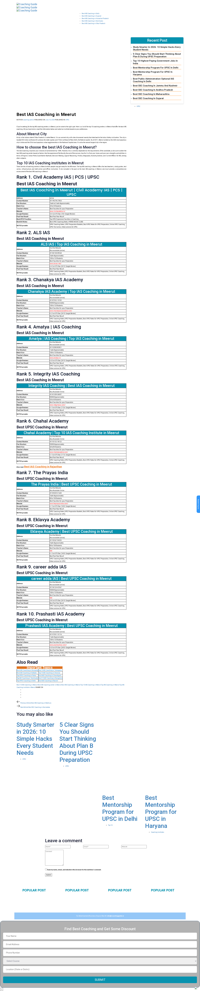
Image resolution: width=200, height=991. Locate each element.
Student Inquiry (198, 504)
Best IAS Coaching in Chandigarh (49, 675)
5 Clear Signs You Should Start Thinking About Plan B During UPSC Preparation (157, 55)
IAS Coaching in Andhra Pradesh (164, 900)
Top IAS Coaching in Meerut (110, 685)
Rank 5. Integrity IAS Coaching (48, 374)
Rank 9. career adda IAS (41, 567)
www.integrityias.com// (57, 405)
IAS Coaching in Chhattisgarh (167, 904)
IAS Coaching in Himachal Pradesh (79, 910)
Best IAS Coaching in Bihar (123, 894)
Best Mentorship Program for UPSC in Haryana (161, 811)
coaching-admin (28, 120)
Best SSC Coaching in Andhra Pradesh (153, 90)
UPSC (67, 120)
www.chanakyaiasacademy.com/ (61, 311)
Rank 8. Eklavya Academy (43, 519)
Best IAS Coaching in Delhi (37, 894)
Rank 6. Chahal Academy (43, 421)
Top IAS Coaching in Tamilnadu (27, 678)
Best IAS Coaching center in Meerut (49, 685)
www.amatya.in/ (55, 358)
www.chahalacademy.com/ (59, 452)
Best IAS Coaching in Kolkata (27, 673)
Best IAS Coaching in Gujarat (81, 901)
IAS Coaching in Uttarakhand (81, 904)
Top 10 (110, 825)
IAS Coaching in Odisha (121, 898)
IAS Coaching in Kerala (121, 905)
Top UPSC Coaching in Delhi (26, 681)
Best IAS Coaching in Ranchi (48, 681)
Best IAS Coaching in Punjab (38, 902)
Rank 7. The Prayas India (42, 472)
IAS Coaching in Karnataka (123, 902)
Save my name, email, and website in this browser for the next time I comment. (74, 870)
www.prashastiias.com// (58, 645)
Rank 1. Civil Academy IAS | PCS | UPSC (58, 177)
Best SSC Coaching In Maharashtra (151, 94)
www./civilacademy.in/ (57, 211)
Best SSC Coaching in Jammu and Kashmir (155, 85)
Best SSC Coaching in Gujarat (148, 98)
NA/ (51, 551)
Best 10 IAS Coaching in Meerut (27, 685)
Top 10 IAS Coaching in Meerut (91, 685)
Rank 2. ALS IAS (33, 232)
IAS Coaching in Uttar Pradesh (34, 907)
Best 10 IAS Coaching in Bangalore (50, 678)
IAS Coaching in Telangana (166, 894)
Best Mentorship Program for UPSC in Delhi (155, 67)
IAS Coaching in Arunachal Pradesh (166, 910)
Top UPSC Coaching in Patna (26, 675)
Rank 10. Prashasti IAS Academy (51, 614)
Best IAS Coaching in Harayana (27, 670)
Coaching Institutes (157, 832)
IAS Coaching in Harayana (37, 898)
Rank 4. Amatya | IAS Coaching (49, 327)
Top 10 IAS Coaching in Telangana (50, 670)
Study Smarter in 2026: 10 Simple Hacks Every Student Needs (35, 738)
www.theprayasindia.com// (59, 503)
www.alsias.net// (55, 263)
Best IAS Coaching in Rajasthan (43, 466)
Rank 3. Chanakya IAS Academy (50, 279)
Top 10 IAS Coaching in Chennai (49, 673)
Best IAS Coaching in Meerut (70, 685)
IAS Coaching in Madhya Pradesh (79, 896)
